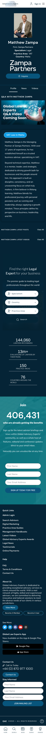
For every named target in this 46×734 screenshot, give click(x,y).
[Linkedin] (10, 627)
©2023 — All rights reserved (22, 721)
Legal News (8, 543)
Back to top (42, 721)
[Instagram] (26, 627)
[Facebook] (15, 627)
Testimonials (9, 547)
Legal (23, 50)
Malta (23, 56)
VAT (23, 53)
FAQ (5, 565)
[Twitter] (5, 627)
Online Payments (11, 550)
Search (23, 319)
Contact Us (8, 573)
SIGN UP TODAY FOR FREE (23, 490)
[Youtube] (20, 627)
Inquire (24, 76)
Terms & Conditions (12, 569)
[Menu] (43, 3)
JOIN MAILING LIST (23, 703)
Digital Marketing (11, 524)
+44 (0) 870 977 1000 (18, 669)
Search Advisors (10, 520)
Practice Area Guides (13, 528)
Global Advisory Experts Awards (18, 539)
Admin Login (9, 515)
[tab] (15, 135)
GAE (5, 721)
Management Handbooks (15, 531)
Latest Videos (9, 535)
